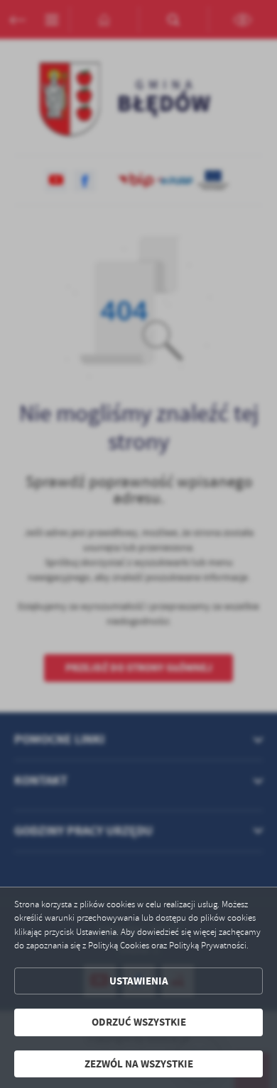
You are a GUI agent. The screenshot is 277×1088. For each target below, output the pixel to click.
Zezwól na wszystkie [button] (139, 1064)
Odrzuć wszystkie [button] (139, 1022)
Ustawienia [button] (138, 981)
